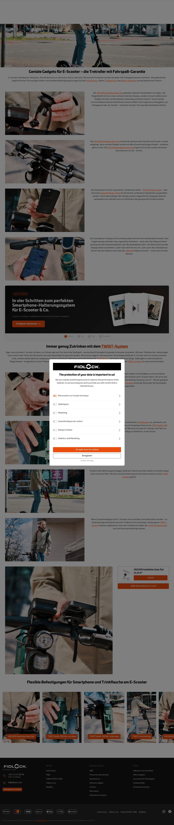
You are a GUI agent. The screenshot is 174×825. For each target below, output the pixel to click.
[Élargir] (119, 396)
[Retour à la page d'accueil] (87, 366)
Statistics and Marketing (68, 439)
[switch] (55, 404)
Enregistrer (87, 456)
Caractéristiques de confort (70, 422)
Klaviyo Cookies (65, 430)
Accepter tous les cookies (87, 450)
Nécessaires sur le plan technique (73, 396)
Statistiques (63, 404)
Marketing (62, 413)
